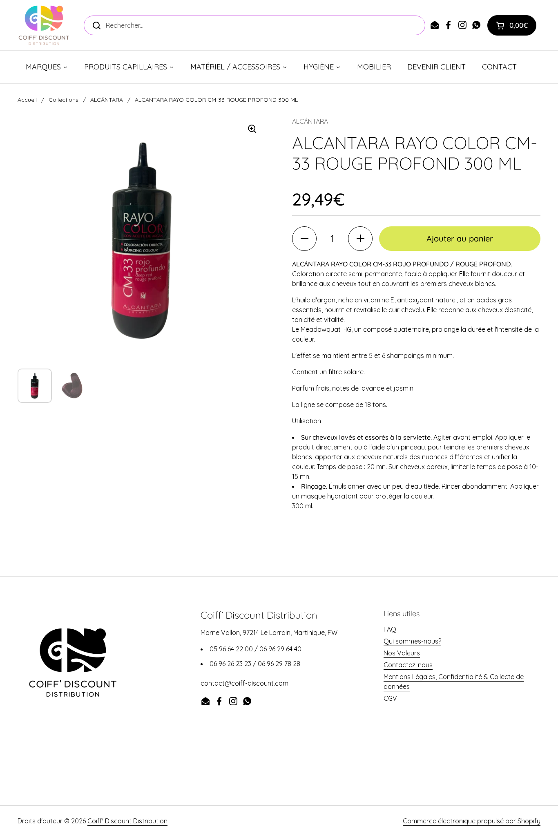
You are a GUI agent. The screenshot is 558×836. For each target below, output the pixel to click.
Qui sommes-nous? (412, 641)
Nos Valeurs (402, 653)
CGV (390, 698)
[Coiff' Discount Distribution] (44, 25)
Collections (63, 99)
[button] (511, 25)
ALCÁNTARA (106, 99)
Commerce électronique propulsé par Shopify (471, 821)
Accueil (27, 99)
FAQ (390, 629)
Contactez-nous (408, 665)
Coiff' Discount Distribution (127, 821)
